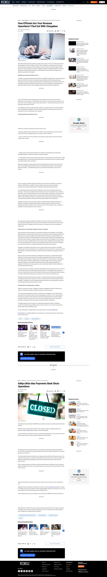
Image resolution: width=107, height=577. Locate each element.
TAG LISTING (56, 566)
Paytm (39, 451)
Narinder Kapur (23, 389)
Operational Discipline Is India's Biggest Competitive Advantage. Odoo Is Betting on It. (83, 44)
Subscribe (94, 2)
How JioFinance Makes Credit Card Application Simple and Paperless (82, 86)
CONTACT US (44, 566)
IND (100, 2)
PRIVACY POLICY (45, 571)
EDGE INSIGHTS (69, 571)
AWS (53, 183)
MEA (103, 2)
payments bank (52, 487)
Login (87, 2)
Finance (23, 380)
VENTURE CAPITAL (23, 5)
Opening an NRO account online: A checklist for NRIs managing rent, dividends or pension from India (45, 335)
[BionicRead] (55, 31)
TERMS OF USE (57, 562)
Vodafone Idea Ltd (31, 430)
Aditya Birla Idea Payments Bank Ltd (27, 515)
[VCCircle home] (5, 2)
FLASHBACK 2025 (57, 5)
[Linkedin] (64, 31)
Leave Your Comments (55, 346)
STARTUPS (64, 5)
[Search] (83, 2)
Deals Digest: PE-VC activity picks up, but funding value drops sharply (83, 404)
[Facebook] (60, 31)
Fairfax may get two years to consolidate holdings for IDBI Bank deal (82, 417)
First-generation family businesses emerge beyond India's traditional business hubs (83, 424)
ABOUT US (44, 562)
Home (19, 20)
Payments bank (42, 515)
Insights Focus (80, 41)
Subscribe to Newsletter (27, 358)
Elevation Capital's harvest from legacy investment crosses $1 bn (34, 533)
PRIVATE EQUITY (16, 5)
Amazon (27, 318)
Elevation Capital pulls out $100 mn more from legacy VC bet (45, 533)
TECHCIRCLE (68, 564)
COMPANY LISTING (57, 564)
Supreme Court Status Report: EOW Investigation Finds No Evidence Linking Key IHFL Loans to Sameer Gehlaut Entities (82, 53)
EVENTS (67, 566)
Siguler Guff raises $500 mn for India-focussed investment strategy (82, 445)
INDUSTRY (38, 5)
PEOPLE (43, 5)
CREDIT (33, 5)
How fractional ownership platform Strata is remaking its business (82, 432)
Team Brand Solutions (25, 29)
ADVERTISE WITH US (46, 564)
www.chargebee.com (53, 309)
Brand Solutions (25, 20)
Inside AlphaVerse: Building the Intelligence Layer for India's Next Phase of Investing (83, 93)
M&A (29, 5)
